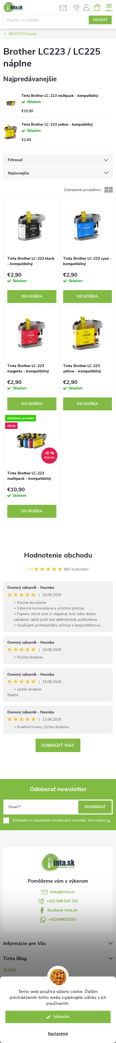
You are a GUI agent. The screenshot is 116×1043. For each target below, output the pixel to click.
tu (108, 820)
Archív (9, 969)
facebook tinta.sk (62, 910)
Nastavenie (58, 1034)
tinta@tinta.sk (62, 891)
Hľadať (100, 19)
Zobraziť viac (58, 745)
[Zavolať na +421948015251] (76, 7)
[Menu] (109, 7)
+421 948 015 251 (62, 901)
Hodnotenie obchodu (58, 555)
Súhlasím (61, 1017)
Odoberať (95, 806)
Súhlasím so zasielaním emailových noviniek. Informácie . (61, 820)
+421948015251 (62, 919)
